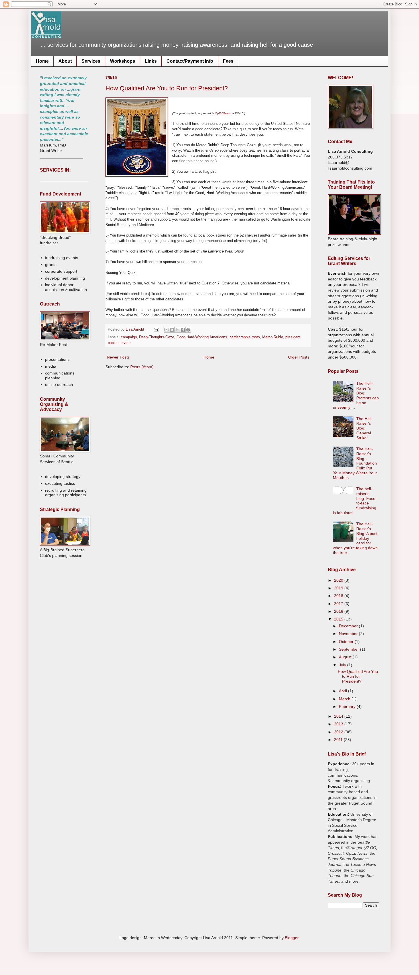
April (343, 691)
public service (119, 343)
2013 (339, 724)
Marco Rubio (272, 337)
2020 (339, 580)
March (345, 699)
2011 (339, 739)
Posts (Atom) (142, 367)
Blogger (291, 937)
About (65, 61)
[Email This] (166, 330)
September (349, 649)
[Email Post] (156, 329)
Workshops (122, 61)
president (292, 337)
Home (42, 61)
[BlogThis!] (172, 330)
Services (91, 61)
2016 (339, 611)
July (343, 665)
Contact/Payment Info (189, 61)
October (347, 641)
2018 (339, 595)
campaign (129, 337)
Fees (228, 61)
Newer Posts (118, 357)
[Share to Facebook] (183, 330)
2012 (339, 732)
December (349, 626)
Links (151, 61)
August (346, 657)
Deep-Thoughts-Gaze (156, 337)
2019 (339, 588)
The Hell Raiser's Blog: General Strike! (363, 428)
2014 (339, 716)
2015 (339, 619)
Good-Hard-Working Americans (201, 337)
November (349, 633)
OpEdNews (222, 113)
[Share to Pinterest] (188, 330)
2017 (339, 603)
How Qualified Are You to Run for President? (166, 88)
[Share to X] (177, 330)
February (348, 706)
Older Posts (298, 357)
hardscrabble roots (244, 337)
